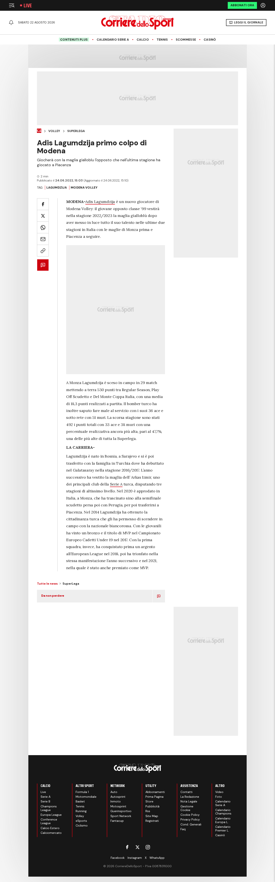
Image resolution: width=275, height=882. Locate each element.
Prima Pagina (154, 797)
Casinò (210, 39)
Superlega (76, 131)
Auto (113, 792)
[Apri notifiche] (11, 22)
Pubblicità (152, 806)
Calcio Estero (50, 828)
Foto (218, 797)
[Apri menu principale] (12, 5)
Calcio (143, 39)
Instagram (135, 858)
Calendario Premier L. (223, 828)
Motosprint (118, 806)
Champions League (49, 808)
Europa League (51, 815)
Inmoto (115, 801)
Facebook (118, 858)
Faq (183, 829)
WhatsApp (157, 858)
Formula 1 (82, 792)
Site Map (151, 816)
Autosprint (117, 797)
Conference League (49, 821)
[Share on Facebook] (43, 204)
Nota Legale (188, 801)
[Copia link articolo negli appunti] (43, 250)
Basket (80, 801)
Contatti (186, 792)
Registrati (152, 821)
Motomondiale (86, 797)
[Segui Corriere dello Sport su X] (137, 847)
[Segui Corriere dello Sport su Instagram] (147, 847)
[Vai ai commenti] (43, 265)
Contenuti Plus (74, 39)
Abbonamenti (155, 792)
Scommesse (186, 39)
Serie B (45, 801)
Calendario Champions (223, 812)
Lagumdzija (56, 187)
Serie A (116, 484)
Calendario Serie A (113, 39)
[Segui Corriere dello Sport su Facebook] (127, 847)
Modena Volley (84, 187)
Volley (54, 131)
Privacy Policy (190, 819)
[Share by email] (43, 239)
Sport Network (120, 816)
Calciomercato (51, 833)
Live (28, 5)
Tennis (162, 39)
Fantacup (117, 821)
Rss (147, 811)
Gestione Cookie (186, 808)
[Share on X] (43, 215)
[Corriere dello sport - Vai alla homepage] (137, 22)
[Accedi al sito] (263, 5)
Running (81, 811)
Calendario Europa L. (223, 820)
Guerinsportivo (120, 811)
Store (149, 801)
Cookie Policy (190, 815)
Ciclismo (82, 825)
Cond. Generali (190, 824)
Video (219, 792)
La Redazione (189, 797)
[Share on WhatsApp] (43, 227)
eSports (81, 821)
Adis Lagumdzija (100, 201)
